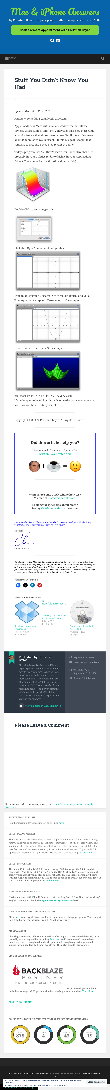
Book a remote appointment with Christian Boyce (55, 30)
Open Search (102, 58)
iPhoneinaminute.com (61, 498)
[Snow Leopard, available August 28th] (82, 612)
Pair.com (54, 939)
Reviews (94, 662)
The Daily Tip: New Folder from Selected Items (54, 617)
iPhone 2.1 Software (84, 678)
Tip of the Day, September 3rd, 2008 (85, 672)
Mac (86, 662)
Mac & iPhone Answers (55, 11)
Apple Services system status (57, 900)
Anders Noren (91, 1073)
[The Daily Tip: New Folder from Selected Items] (54, 607)
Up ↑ (55, 1077)
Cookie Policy (63, 1085)
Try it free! (88, 991)
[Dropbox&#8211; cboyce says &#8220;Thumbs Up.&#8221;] (26, 612)
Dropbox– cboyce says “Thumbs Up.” (25, 627)
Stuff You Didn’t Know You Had (51, 83)
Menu (13, 58)
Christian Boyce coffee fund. (55, 454)
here (17, 917)
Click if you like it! (20, 1002)
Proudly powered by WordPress (29, 1073)
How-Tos (78, 662)
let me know (86, 852)
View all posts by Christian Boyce (43, 705)
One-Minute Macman (54, 508)
